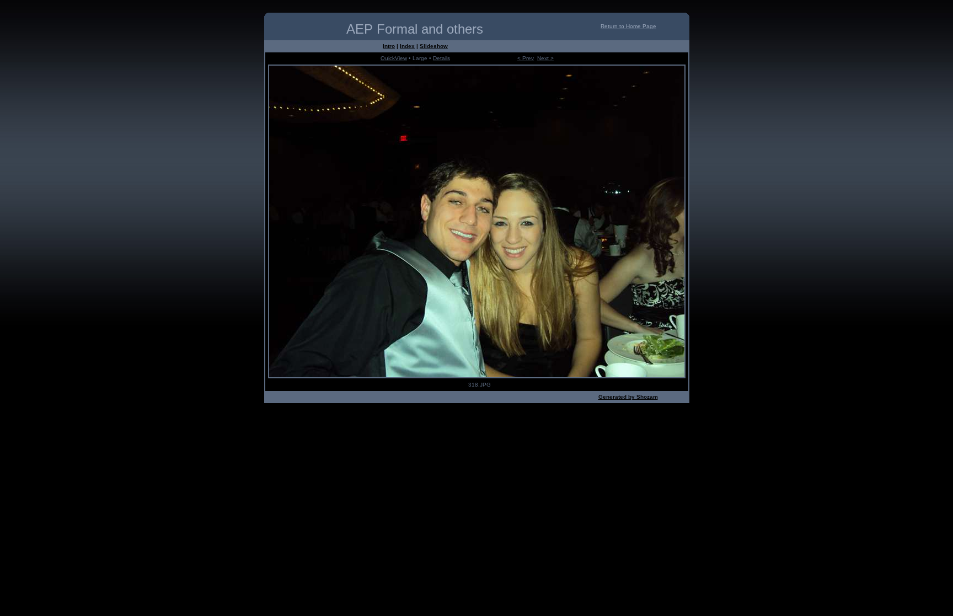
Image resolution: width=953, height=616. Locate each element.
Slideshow (434, 46)
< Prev (525, 58)
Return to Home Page (628, 26)
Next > (545, 58)
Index (407, 46)
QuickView (394, 58)
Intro (389, 46)
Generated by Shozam (628, 397)
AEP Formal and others (414, 29)
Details (441, 58)
